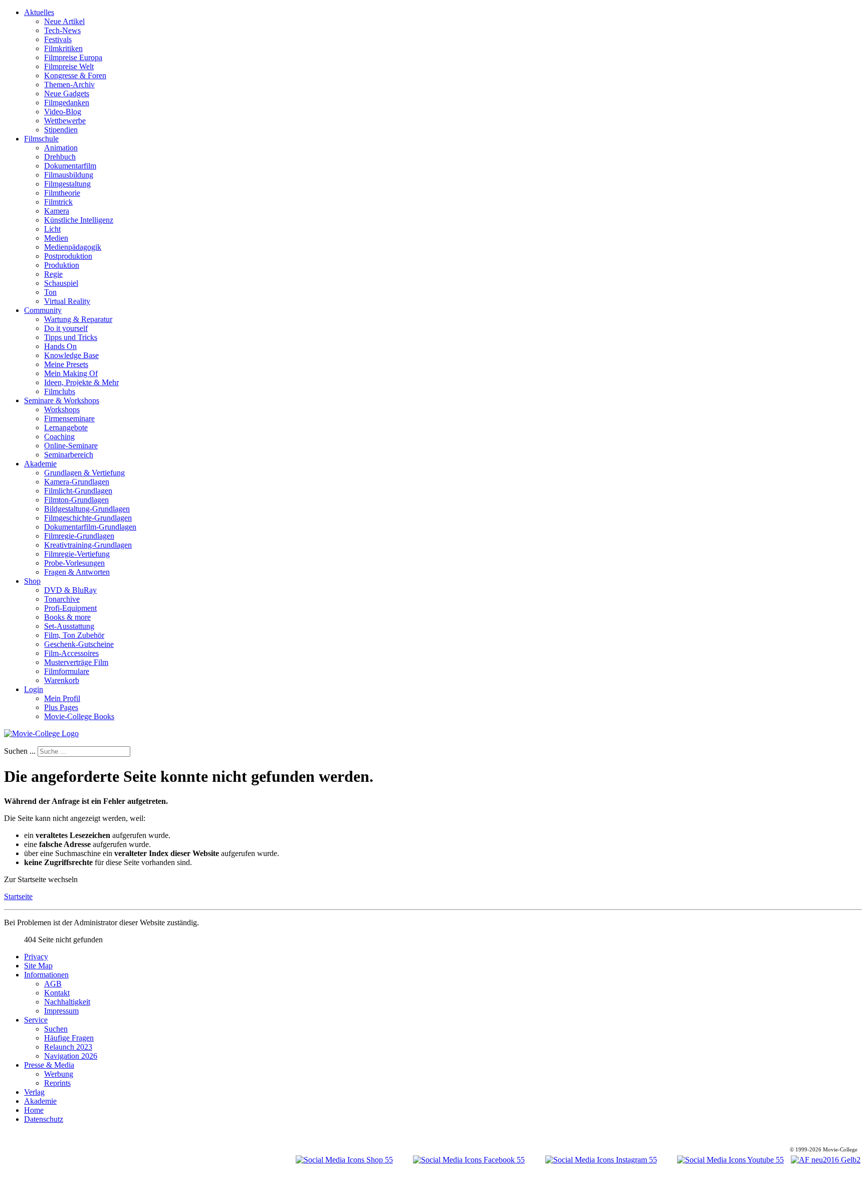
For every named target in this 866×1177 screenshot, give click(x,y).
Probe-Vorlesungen (74, 563)
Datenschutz (43, 1119)
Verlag (34, 1092)
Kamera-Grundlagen (76, 481)
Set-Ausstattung (69, 626)
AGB (53, 983)
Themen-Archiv (69, 84)
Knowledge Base (71, 355)
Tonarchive (62, 599)
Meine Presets (66, 364)
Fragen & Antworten (77, 572)
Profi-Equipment (70, 608)
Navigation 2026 (70, 1056)
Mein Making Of (71, 373)
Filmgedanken (66, 102)
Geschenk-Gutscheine (79, 644)
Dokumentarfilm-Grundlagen (90, 527)
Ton (50, 292)
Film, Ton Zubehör (74, 635)
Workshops (62, 409)
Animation (61, 147)
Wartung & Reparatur (78, 319)
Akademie (40, 463)
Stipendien (61, 129)
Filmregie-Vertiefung (77, 554)
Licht (52, 229)
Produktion (61, 265)
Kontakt (57, 992)
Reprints (57, 1083)
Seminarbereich (68, 454)
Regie (53, 274)
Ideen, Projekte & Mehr (81, 382)
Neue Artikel (64, 21)
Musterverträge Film (76, 662)
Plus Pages (61, 707)
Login (33, 689)
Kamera (56, 211)
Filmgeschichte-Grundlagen (88, 518)
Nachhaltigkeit (67, 1001)
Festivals (58, 39)
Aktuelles (39, 12)
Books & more (67, 617)
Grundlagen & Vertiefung (84, 472)
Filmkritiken (63, 48)
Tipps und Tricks (70, 337)
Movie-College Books (79, 716)
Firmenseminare (69, 418)
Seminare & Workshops (61, 400)
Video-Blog (62, 111)
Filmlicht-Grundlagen (78, 490)
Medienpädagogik (72, 247)
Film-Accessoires (71, 653)
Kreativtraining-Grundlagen (88, 545)
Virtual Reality (67, 301)
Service (36, 1020)
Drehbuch (60, 156)
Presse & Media (49, 1065)
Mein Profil (62, 698)
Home (34, 1110)
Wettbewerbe (65, 120)
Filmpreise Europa (73, 57)
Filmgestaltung (67, 184)
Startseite (18, 896)
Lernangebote (66, 427)
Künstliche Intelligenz (78, 220)
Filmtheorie (62, 193)
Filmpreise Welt (69, 66)
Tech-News (62, 30)
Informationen (46, 974)
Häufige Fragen (69, 1038)
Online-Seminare (71, 445)
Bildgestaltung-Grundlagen (87, 509)
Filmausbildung (68, 175)
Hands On (60, 346)
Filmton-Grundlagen (76, 499)
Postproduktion (68, 256)
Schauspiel (61, 283)
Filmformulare (66, 671)
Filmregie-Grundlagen (79, 536)
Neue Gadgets (66, 93)
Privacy (36, 956)
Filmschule (41, 138)
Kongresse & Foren (75, 75)
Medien (56, 238)
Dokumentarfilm (70, 165)
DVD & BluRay (70, 590)
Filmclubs (59, 391)
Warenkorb (61, 680)
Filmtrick (58, 202)
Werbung (58, 1074)
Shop (32, 581)
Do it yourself (66, 328)
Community (43, 310)
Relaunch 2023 (68, 1047)
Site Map (38, 965)
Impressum (61, 1010)
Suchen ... (20, 751)
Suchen (56, 1029)
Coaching (59, 436)
